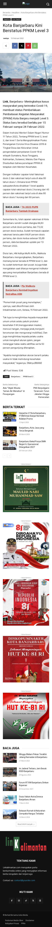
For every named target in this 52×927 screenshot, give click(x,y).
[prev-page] (4, 456)
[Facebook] (15, 46)
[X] (21, 46)
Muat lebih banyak (25, 824)
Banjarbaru (15, 376)
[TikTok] (26, 900)
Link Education (9, 449)
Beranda (6, 12)
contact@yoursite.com (24, 880)
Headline (15, 12)
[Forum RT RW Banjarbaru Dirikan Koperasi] (10, 786)
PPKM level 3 (28, 376)
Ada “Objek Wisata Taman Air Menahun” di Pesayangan (14, 391)
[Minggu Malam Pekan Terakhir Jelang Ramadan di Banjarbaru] (10, 758)
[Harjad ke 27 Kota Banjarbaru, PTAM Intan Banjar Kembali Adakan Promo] (10, 417)
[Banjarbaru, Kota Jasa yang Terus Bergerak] (10, 431)
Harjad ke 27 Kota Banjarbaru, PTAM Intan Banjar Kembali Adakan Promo (32, 416)
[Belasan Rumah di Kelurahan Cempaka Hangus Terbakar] (10, 814)
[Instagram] (19, 900)
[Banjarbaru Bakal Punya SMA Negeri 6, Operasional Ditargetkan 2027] (10, 445)
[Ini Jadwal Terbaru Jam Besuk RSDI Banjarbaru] (10, 772)
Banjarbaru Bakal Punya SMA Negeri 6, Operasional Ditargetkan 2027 (32, 444)
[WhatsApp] (35, 46)
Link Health (16, 19)
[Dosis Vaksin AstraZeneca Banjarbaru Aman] (10, 800)
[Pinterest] (28, 46)
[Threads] (40, 900)
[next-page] (9, 456)
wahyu (6, 38)
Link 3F (6, 435)
